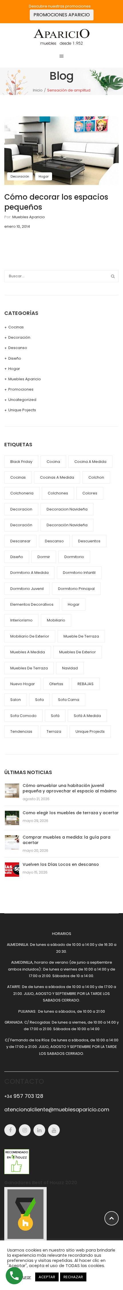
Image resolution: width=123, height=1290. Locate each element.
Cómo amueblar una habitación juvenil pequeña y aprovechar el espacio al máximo (70, 788)
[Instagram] (25, 1130)
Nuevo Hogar (22, 684)
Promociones (20, 389)
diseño (16, 557)
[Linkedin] (39, 1130)
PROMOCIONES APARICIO (61, 14)
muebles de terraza (29, 668)
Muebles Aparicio (28, 217)
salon (15, 699)
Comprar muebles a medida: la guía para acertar (66, 839)
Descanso (17, 347)
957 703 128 (23, 1096)
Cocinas (16, 327)
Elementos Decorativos (31, 604)
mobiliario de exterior (29, 636)
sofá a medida (87, 715)
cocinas (18, 477)
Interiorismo (21, 620)
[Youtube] (54, 1130)
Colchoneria (21, 493)
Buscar (112, 276)
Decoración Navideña (67, 525)
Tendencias (21, 731)
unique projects (90, 731)
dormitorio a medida (29, 572)
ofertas (56, 684)
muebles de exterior (77, 652)
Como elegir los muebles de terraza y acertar (71, 813)
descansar (20, 541)
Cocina (53, 461)
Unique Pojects (22, 410)
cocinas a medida (57, 477)
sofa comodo (23, 715)
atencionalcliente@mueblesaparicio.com (56, 1109)
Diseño (14, 358)
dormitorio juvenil (27, 588)
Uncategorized (22, 399)
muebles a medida (27, 652)
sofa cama (68, 699)
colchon (96, 477)
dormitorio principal (76, 588)
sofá (55, 715)
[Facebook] (10, 1130)
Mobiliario (56, 620)
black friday (21, 461)
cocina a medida (90, 461)
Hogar (44, 176)
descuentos (89, 541)
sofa (39, 699)
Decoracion (21, 509)
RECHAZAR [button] (73, 1277)
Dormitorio (74, 557)
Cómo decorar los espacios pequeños (56, 202)
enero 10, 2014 (17, 226)
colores (89, 493)
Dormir (43, 557)
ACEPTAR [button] (47, 1277)
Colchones (58, 493)
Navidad (70, 668)
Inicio (38, 90)
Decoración (20, 176)
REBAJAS (86, 684)
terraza (54, 731)
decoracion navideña (67, 509)
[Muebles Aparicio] (61, 36)
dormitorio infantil (79, 572)
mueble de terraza (81, 636)
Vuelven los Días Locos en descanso (61, 864)
